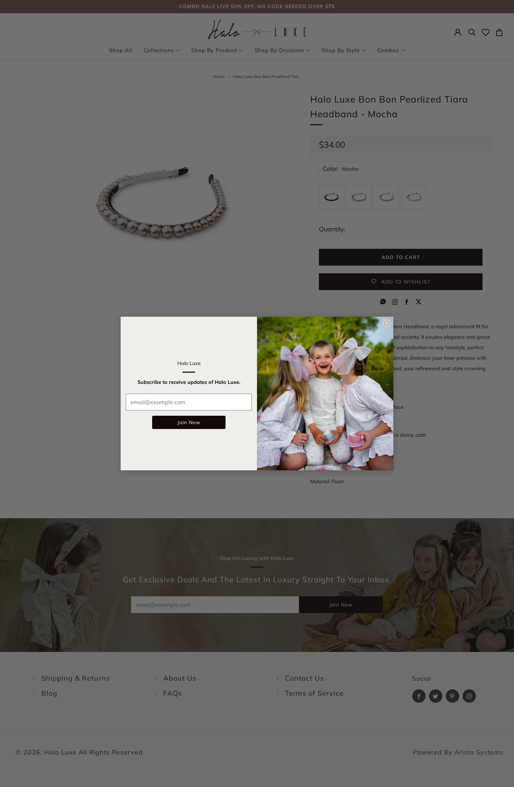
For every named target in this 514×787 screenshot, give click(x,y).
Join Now (188, 422)
